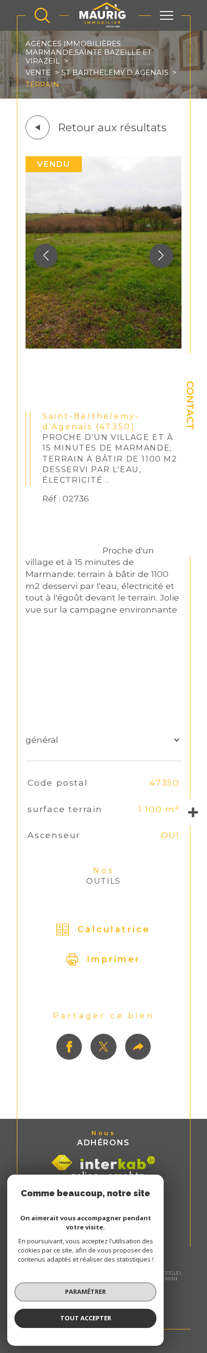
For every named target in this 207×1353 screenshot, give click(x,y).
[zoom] (103, 345)
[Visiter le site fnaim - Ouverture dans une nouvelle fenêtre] (62, 1162)
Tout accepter (85, 1318)
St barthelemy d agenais (115, 72)
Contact (190, 405)
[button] (161, 256)
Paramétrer (85, 1291)
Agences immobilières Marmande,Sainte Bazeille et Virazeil (89, 52)
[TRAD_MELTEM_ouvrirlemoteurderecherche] (42, 15)
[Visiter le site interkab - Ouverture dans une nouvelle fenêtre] (117, 1162)
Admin (167, 1278)
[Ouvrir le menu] (166, 15)
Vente (38, 72)
